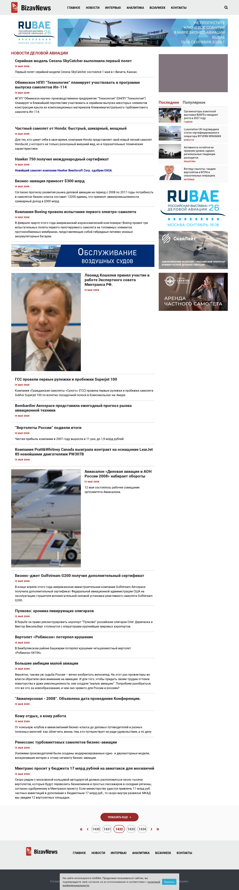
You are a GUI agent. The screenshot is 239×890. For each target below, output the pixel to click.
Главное (73, 8)
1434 (142, 829)
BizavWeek (157, 8)
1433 (131, 829)
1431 (107, 829)
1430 (96, 829)
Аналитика (135, 8)
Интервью (113, 8)
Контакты (179, 8)
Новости (93, 8)
